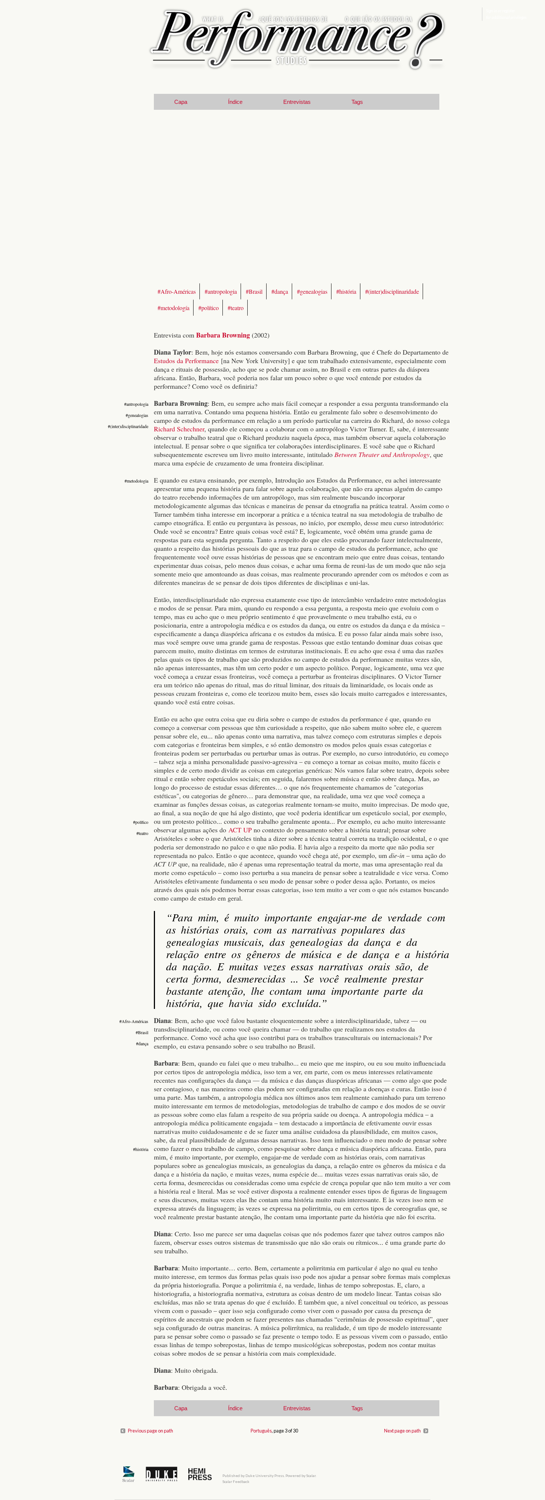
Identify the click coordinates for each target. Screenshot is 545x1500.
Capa (180, 102)
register (508, 10)
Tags (357, 102)
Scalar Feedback (236, 1481)
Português (261, 1431)
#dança (279, 291)
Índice (235, 102)
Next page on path (402, 1431)
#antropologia (221, 291)
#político (208, 308)
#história (346, 291)
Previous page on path (150, 1431)
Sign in (491, 10)
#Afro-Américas (177, 291)
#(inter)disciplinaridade (392, 291)
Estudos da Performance (186, 360)
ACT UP (240, 829)
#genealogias (312, 291)
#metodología (173, 308)
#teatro (236, 308)
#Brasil (254, 291)
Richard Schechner (179, 428)
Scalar (311, 1475)
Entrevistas (297, 102)
